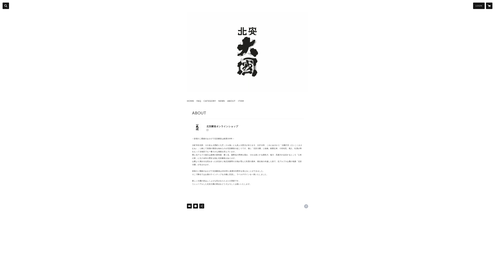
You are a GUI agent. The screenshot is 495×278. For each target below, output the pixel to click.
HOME (190, 101)
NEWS (221, 101)
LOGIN (479, 6)
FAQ (199, 101)
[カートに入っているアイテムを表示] (489, 6)
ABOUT (231, 101)
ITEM (241, 101)
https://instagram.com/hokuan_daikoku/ (207, 130)
